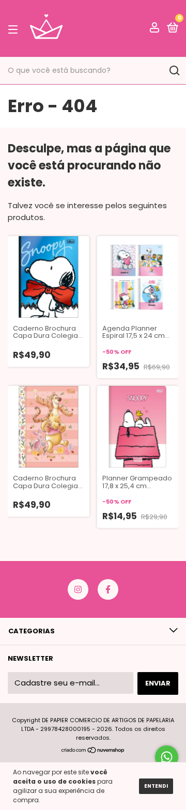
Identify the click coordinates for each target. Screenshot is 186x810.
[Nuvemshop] (93, 750)
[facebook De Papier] (108, 589)
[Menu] (15, 29)
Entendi (156, 786)
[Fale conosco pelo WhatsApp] (166, 757)
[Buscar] (173, 70)
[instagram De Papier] (78, 589)
